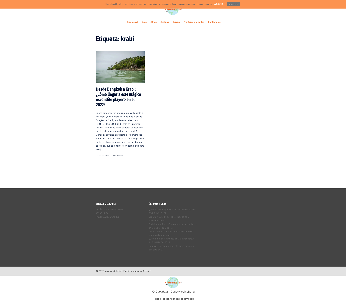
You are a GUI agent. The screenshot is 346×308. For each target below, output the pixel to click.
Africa (153, 22)
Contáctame (214, 22)
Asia (144, 22)
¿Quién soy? (132, 22)
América (164, 22)
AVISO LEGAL (103, 213)
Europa (176, 22)
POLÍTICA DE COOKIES (107, 216)
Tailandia (118, 156)
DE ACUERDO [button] (233, 4)
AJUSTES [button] (219, 4)
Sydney (147, 271)
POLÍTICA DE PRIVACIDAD (109, 209)
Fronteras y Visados (194, 22)
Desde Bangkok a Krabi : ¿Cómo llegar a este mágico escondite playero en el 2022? (118, 97)
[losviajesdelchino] (173, 10)
